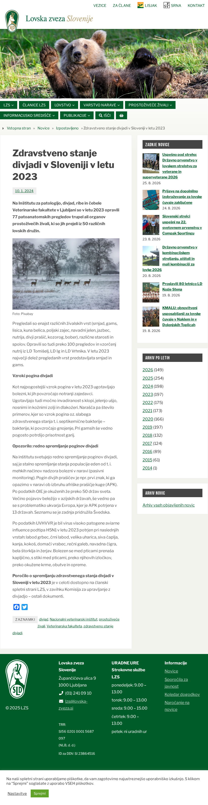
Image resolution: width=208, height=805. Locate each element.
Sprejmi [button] (40, 793)
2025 (148, 378)
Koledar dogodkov (182, 694)
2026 (148, 369)
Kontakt (196, 5)
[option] (104, 63)
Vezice (99, 5)
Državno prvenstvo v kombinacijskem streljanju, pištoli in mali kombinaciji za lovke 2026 (170, 258)
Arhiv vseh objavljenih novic (169, 505)
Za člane (122, 5)
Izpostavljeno (67, 128)
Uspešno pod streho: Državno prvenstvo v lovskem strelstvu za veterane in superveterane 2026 (170, 165)
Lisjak (151, 5)
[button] (88, 91)
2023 (148, 394)
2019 (147, 427)
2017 (147, 443)
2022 (148, 402)
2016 (147, 451)
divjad (43, 619)
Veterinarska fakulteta (64, 626)
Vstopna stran (19, 128)
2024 (148, 386)
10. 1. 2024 (24, 191)
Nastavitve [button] (17, 793)
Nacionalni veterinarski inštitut (73, 619)
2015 (147, 460)
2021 (147, 410)
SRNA (176, 5)
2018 (147, 435)
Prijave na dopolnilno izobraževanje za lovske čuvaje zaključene (182, 197)
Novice (43, 128)
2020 (148, 419)
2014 (147, 468)
